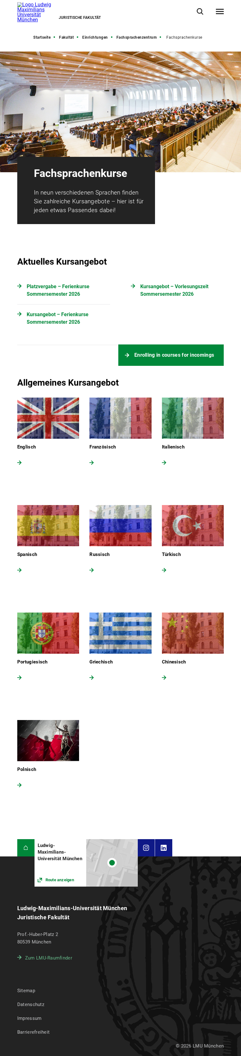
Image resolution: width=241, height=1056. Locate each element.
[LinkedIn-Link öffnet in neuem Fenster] (163, 847)
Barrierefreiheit (33, 1032)
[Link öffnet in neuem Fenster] (86, 863)
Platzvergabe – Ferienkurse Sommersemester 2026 (58, 290)
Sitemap (26, 990)
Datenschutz (30, 1004)
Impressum (29, 1018)
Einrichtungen (95, 37)
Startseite (42, 37)
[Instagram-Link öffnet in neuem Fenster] (146, 847)
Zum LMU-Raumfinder (48, 958)
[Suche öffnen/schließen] (200, 11)
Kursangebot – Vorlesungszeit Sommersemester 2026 (174, 290)
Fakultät (66, 37)
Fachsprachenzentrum (136, 37)
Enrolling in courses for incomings (174, 355)
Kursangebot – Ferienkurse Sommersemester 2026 (57, 318)
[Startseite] (26, 847)
